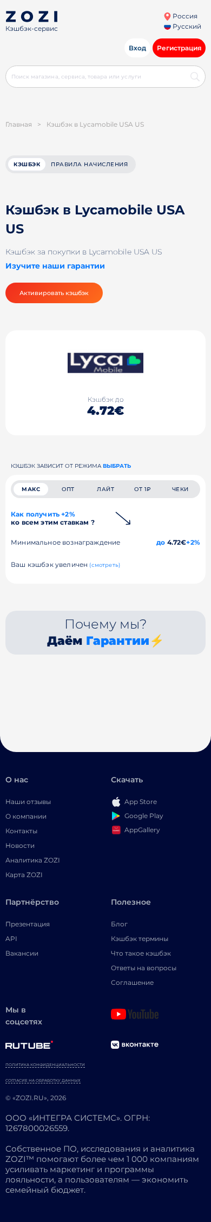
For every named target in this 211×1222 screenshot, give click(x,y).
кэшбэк (27, 164)
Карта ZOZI (24, 875)
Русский (186, 26)
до (160, 542)
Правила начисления (89, 164)
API (11, 939)
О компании (26, 816)
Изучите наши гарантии (55, 266)
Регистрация (179, 48)
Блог (119, 924)
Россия (184, 16)
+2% (193, 542)
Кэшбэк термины (139, 939)
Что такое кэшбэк (141, 953)
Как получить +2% (53, 518)
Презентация (27, 924)
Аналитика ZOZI (32, 860)
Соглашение (132, 982)
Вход (137, 48)
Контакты (21, 831)
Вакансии (21, 953)
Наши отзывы (28, 802)
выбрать (117, 465)
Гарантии (117, 640)
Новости (20, 845)
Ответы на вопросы (143, 968)
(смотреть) (104, 564)
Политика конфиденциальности (45, 1064)
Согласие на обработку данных (43, 1080)
